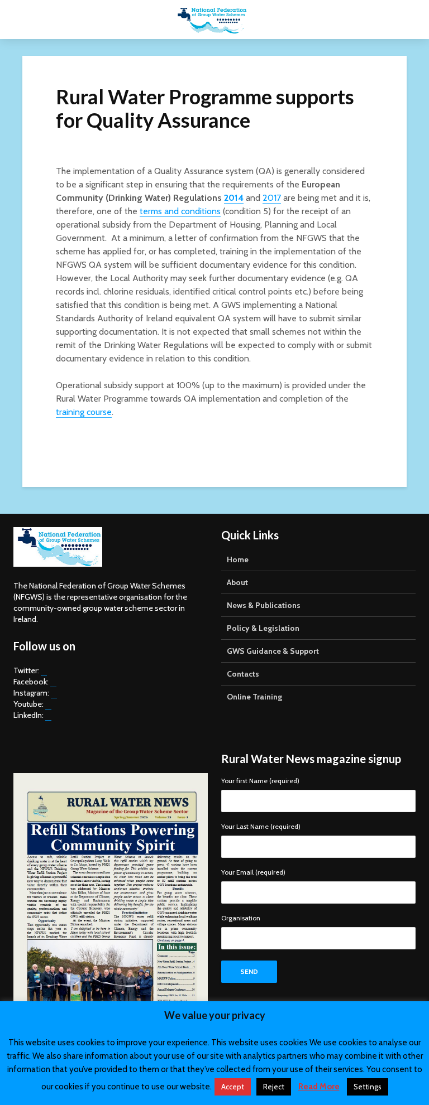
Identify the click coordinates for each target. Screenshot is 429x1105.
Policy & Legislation (263, 628)
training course (84, 412)
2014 (234, 197)
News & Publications (264, 605)
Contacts (243, 674)
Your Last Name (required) (261, 827)
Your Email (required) (253, 872)
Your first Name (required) (260, 781)
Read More (319, 1087)
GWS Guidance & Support (273, 651)
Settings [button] (368, 1086)
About (237, 582)
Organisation (240, 918)
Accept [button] (232, 1086)
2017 (272, 197)
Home (238, 559)
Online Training (254, 697)
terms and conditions (180, 211)
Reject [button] (273, 1086)
